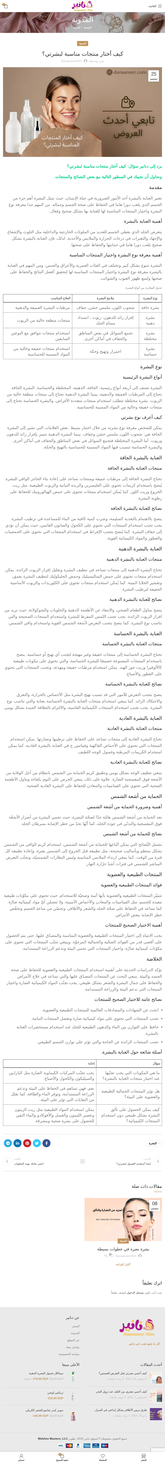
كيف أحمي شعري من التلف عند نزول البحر (121, 1391)
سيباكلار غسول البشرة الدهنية (46, 1373)
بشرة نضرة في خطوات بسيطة (123, 1249)
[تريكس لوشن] (72, 1396)
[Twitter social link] (37, 1143)
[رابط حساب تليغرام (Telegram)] (8, 1143)
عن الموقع (73, 1340)
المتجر (75, 1326)
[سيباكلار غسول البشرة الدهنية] (72, 1377)
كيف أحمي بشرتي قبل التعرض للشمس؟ (123, 1373)
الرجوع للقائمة (82, 1161)
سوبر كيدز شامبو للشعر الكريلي (44, 1410)
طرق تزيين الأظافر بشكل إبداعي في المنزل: (120, 1410)
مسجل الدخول (135, 1292)
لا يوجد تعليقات (115, 1379)
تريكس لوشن (55, 1392)
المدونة (77, 27)
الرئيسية (87, 27)
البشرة (153, 1143)
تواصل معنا (72, 1347)
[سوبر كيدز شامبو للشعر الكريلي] (72, 1416)
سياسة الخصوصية (69, 1354)
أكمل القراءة (123, 1264)
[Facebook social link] (46, 1143)
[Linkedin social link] (17, 1143)
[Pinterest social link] (27, 1143)
